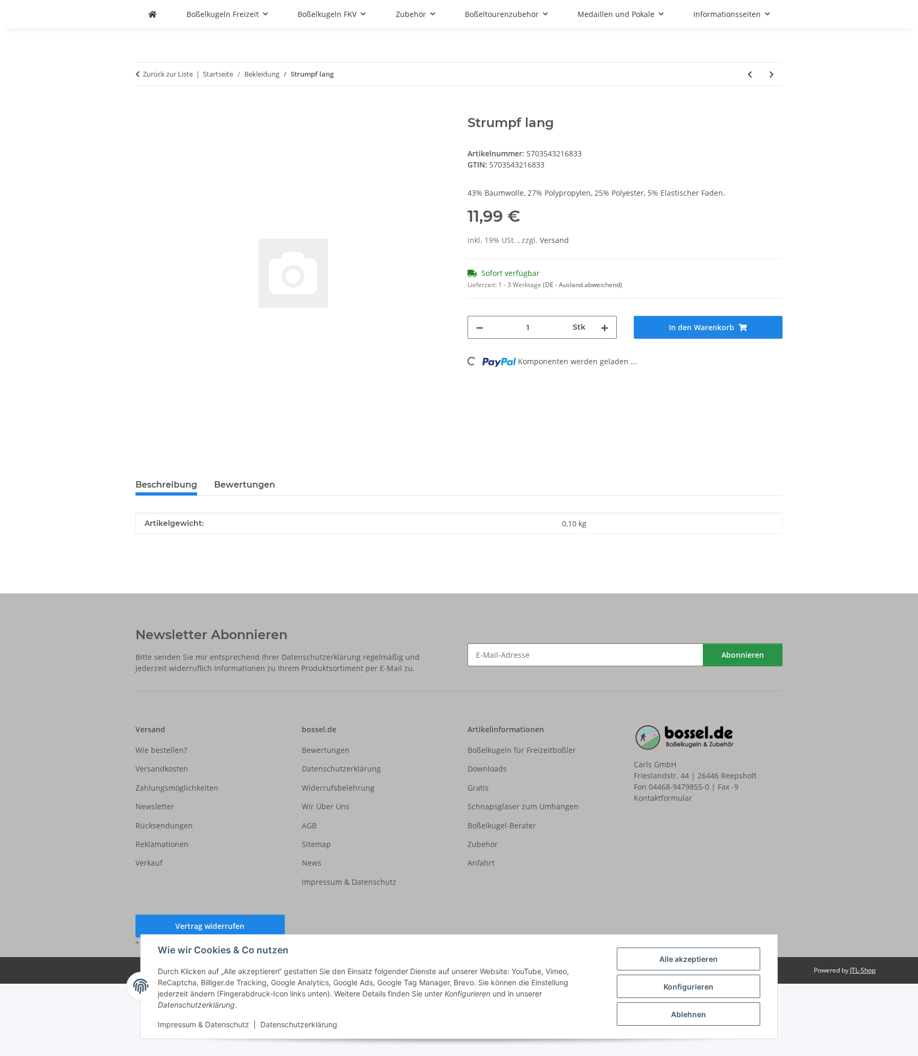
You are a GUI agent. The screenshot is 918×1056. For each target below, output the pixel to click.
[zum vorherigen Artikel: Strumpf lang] (750, 74)
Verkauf (149, 863)
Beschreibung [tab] (166, 485)
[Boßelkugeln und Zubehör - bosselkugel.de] (152, 14)
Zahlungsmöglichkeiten (176, 788)
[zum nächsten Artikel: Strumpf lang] (772, 74)
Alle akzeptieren (688, 958)
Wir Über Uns (326, 806)
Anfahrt (481, 863)
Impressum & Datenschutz (203, 1024)
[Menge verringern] (479, 327)
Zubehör (483, 844)
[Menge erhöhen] (604, 327)
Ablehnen (688, 1014)
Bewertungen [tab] (244, 485)
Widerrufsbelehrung (338, 788)
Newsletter (154, 806)
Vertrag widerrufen (209, 926)
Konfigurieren (688, 986)
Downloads (487, 769)
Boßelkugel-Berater (502, 825)
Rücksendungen (164, 825)
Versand (554, 240)
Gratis (478, 788)
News (311, 863)
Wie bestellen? (161, 750)
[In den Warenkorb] (143, 109)
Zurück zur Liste (168, 74)
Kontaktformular (663, 798)
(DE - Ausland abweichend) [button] (582, 284)
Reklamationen (162, 844)
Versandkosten (161, 769)
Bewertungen (326, 750)
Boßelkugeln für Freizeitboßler (522, 750)
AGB (309, 825)
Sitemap (316, 844)
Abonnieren (742, 655)
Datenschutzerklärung (298, 1024)
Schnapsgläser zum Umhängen (523, 806)
